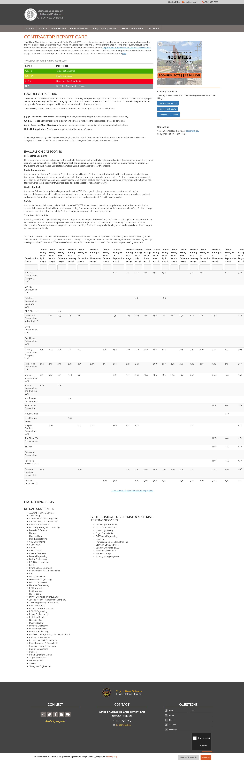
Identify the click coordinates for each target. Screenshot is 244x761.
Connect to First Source (168, 114)
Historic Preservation (133, 28)
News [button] (42, 28)
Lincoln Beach (58, 28)
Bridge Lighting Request (105, 28)
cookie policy (112, 757)
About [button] (29, 28)
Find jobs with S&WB (167, 109)
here (124, 53)
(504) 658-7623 (211, 2)
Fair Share (154, 28)
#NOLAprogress (55, 721)
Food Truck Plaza (79, 28)
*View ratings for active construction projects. (132, 491)
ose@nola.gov (190, 2)
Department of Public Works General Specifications (127, 48)
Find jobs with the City (168, 103)
